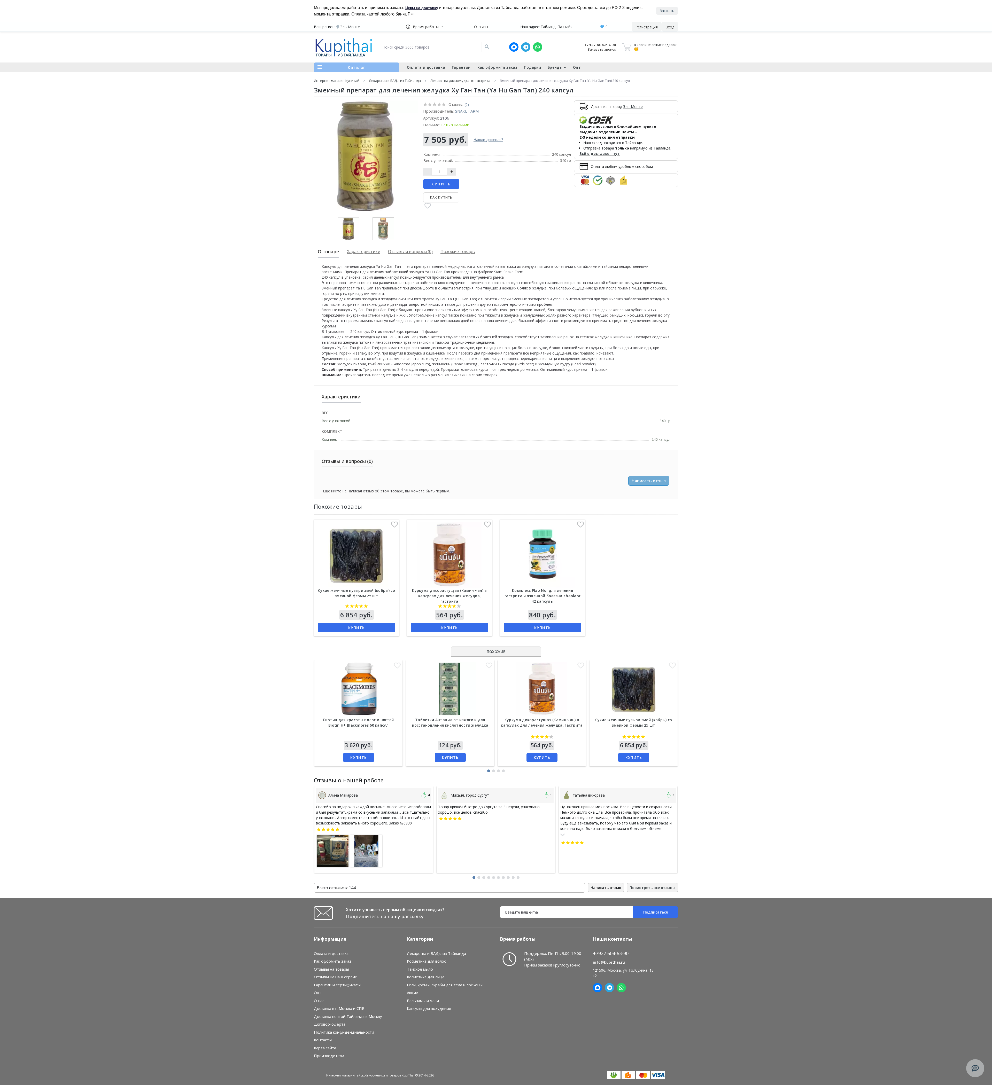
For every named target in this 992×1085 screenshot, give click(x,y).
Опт (577, 67)
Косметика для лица (425, 976)
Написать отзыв (649, 481)
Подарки (532, 67)
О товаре (328, 251)
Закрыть (667, 10)
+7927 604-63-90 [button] (611, 953)
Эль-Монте (633, 106)
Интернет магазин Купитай (336, 80)
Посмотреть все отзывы (652, 887)
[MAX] (513, 47)
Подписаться (655, 912)
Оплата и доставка (426, 67)
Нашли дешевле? (488, 139)
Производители (329, 1055)
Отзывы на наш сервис (335, 976)
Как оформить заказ (497, 67)
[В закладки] (427, 206)
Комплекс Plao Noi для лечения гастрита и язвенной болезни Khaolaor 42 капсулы (543, 596)
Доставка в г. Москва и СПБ (339, 1008)
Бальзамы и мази (423, 1000)
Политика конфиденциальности (344, 1032)
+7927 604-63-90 (600, 44)
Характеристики (363, 251)
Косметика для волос (426, 961)
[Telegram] (525, 47)
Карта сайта (325, 1047)
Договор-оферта (329, 1024)
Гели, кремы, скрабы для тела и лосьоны (445, 984)
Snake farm (467, 111)
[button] (424, 27)
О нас (319, 1000)
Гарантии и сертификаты (337, 984)
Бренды (555, 67)
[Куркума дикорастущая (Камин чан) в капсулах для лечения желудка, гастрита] (449, 555)
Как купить (441, 197)
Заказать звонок (602, 49)
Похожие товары (457, 251)
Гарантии (461, 67)
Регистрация (647, 27)
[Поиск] (486, 47)
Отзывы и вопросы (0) (410, 251)
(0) (466, 104)
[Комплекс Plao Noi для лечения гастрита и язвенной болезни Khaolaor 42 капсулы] (542, 555)
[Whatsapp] (537, 47)
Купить (441, 184)
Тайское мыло (420, 969)
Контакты (323, 1039)
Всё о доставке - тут (599, 153)
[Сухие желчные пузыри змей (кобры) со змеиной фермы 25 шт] (356, 555)
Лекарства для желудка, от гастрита (460, 80)
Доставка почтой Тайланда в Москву (348, 1016)
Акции (412, 992)
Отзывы (481, 26)
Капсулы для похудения (429, 1008)
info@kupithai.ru (609, 962)
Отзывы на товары (331, 969)
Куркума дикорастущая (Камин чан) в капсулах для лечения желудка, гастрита (449, 596)
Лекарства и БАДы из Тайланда (395, 80)
